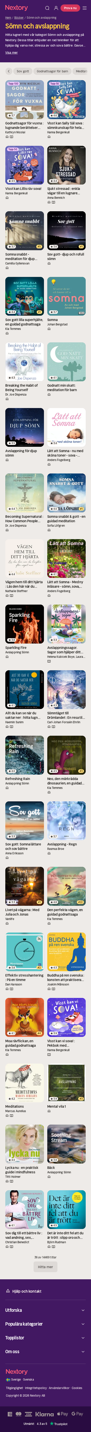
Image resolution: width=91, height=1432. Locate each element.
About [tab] (75, 669)
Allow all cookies (45, 743)
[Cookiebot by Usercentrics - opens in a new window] (66, 657)
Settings (42, 757)
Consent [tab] (16, 669)
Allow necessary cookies (45, 771)
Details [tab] (45, 669)
